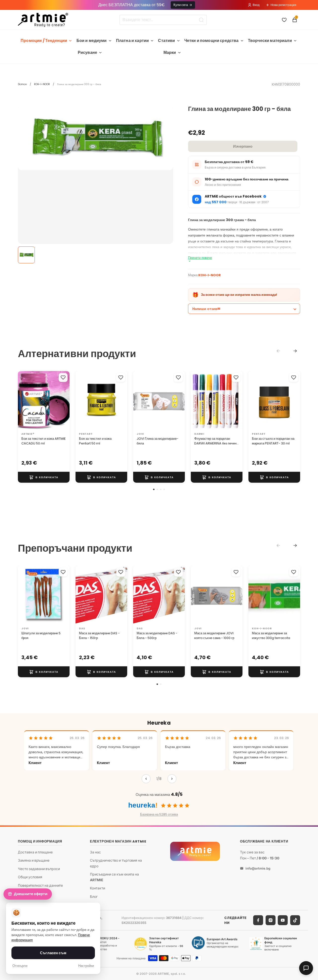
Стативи (166, 40)
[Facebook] (258, 920)
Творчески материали (270, 40)
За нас (95, 852)
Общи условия (30, 877)
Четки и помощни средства (211, 40)
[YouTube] (283, 920)
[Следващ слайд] (64, 400)
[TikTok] (295, 920)
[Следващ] (171, 778)
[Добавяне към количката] (44, 477)
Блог (94, 896)
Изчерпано (242, 146)
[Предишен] (146, 778)
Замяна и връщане (33, 860)
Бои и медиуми (92, 40)
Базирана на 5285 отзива (159, 814)
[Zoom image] (95, 138)
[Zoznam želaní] (284, 20)
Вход (256, 5)
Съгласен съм (53, 952)
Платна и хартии (132, 40)
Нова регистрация (283, 5)
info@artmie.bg (257, 868)
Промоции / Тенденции (44, 40)
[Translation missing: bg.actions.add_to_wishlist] (63, 377)
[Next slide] (295, 351)
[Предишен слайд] (23, 400)
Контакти (97, 888)
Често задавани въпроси (39, 869)
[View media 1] (26, 254)
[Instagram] (271, 920)
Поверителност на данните (40, 885)
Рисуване (87, 52)
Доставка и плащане (35, 852)
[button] (154, 489)
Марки (169, 52)
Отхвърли (19, 966)
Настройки (86, 966)
